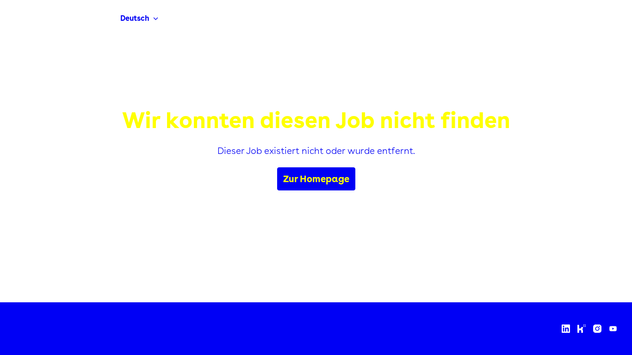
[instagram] (597, 329)
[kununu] (581, 329)
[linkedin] (566, 329)
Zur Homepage (316, 178)
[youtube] (613, 329)
